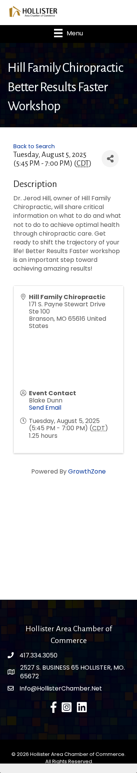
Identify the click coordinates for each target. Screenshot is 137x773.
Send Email (45, 407)
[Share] (110, 158)
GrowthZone (87, 471)
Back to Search (34, 146)
